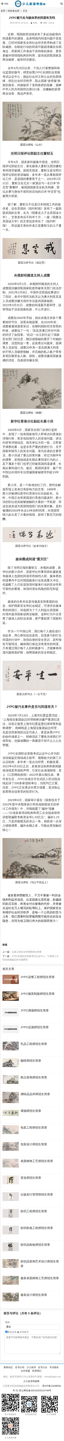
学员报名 (54, 1367)
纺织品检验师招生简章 (35, 1244)
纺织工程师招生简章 (34, 1211)
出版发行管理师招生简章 (37, 1194)
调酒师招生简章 (31, 1111)
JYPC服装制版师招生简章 (38, 993)
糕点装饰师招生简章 (34, 1077)
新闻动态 (8, 1367)
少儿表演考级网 (31, 1381)
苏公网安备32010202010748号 (35, 1390)
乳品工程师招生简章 (34, 1044)
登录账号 (24, 1332)
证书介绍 (19, 1367)
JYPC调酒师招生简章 (35, 1010)
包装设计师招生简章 (34, 1144)
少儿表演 (31, 1367)
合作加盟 (25, 1370)
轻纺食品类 (13, 10)
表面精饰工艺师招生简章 (37, 1161)
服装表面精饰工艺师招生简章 (40, 1278)
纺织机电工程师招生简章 (37, 1228)
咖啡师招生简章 (31, 1060)
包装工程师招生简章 (34, 1127)
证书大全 (42, 1367)
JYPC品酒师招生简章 (35, 1027)
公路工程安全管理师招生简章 (27, 952)
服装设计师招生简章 (34, 1295)
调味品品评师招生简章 (35, 1094)
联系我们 (37, 1370)
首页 (3, 10)
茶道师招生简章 (31, 1177)
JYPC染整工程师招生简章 (38, 977)
